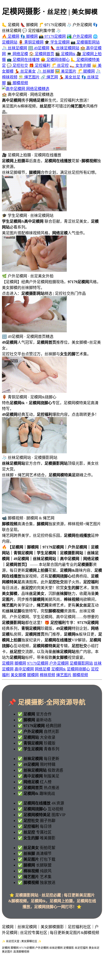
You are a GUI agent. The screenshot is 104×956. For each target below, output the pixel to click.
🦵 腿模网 (86, 71)
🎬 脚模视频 (17, 83)
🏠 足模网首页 (41, 54)
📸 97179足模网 (52, 36)
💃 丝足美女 (25, 71)
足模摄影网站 (81, 663)
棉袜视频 (47, 675)
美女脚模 (18, 675)
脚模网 (20, 663)
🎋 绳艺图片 (29, 77)
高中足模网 (24, 669)
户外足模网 (59, 663)
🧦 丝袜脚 (45, 71)
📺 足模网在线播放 (23, 60)
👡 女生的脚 (80, 65)
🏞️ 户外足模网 (79, 36)
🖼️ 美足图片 (65, 71)
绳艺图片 (64, 675)
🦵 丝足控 (60, 65)
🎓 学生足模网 (57, 42)
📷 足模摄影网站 (85, 42)
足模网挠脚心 (78, 669)
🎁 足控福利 (39, 65)
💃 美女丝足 (69, 77)
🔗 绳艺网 (49, 77)
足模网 (8, 663)
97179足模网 (37, 663)
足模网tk (58, 669)
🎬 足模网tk (65, 54)
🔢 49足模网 (38, 48)
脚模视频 (80, 675)
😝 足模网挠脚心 (55, 60)
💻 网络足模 (17, 54)
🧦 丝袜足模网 (14, 48)
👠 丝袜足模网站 (64, 48)
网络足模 (42, 669)
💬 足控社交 (17, 65)
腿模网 (33, 675)
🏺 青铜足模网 (31, 42)
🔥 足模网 (10, 36)
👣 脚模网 (29, 36)
